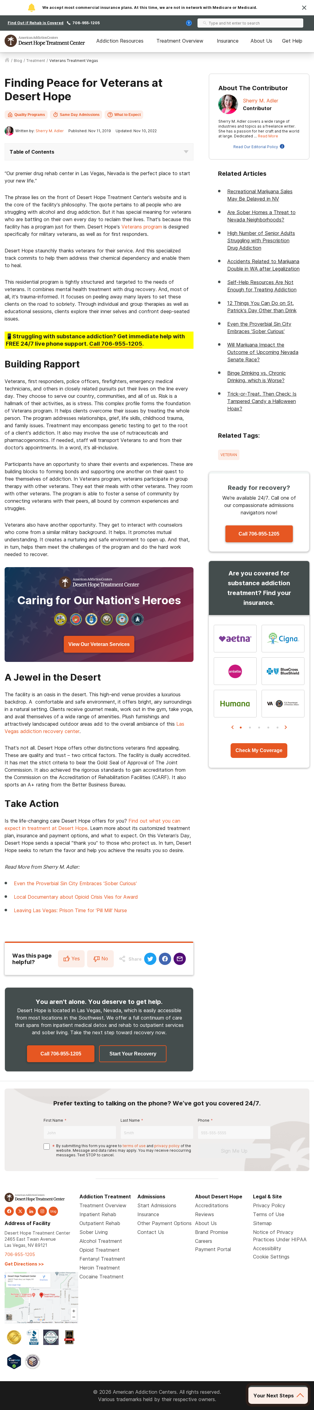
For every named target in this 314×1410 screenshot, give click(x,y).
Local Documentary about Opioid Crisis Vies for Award (76, 897)
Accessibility (267, 1248)
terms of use (134, 1145)
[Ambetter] (235, 671)
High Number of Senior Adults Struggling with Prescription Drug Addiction (261, 240)
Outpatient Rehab (99, 1223)
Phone (203, 1120)
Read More (268, 136)
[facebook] (9, 1211)
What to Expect (127, 115)
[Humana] (235, 703)
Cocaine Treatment (101, 1277)
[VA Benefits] (283, 703)
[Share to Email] (180, 959)
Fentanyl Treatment (102, 1259)
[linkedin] (31, 1211)
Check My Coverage (259, 750)
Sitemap (262, 1223)
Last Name (130, 1120)
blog (18, 60)
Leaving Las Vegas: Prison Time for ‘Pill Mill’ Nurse (70, 910)
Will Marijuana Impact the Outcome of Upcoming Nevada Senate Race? (262, 352)
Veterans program (141, 227)
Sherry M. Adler (50, 131)
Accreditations (211, 1205)
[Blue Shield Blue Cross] (283, 671)
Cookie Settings (271, 1257)
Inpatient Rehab (97, 1214)
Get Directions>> (24, 1263)
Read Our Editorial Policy (255, 146)
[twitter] (20, 1211)
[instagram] (42, 1211)
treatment (35, 60)
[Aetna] (235, 638)
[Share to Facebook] (165, 959)
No (104, 958)
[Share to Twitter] (150, 959)
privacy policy (167, 1145)
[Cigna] (283, 638)
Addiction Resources (120, 41)
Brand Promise (211, 1232)
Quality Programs (29, 115)
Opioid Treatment (99, 1250)
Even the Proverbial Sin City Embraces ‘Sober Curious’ (75, 883)
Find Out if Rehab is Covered (35, 23)
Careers (203, 1241)
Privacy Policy (269, 1205)
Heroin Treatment (99, 1268)
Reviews (204, 1214)
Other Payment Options (164, 1223)
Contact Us (150, 1232)
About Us (261, 41)
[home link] (7, 60)
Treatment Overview (179, 41)
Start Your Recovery (132, 1053)
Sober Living (93, 1232)
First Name (53, 1120)
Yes (75, 958)
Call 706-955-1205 (60, 1053)
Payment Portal (213, 1249)
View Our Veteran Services (99, 644)
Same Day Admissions (80, 115)
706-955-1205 (86, 23)
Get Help (292, 41)
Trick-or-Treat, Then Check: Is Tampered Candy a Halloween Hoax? (262, 401)
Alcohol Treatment (100, 1241)
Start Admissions (156, 1205)
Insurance (228, 41)
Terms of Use (268, 1214)
